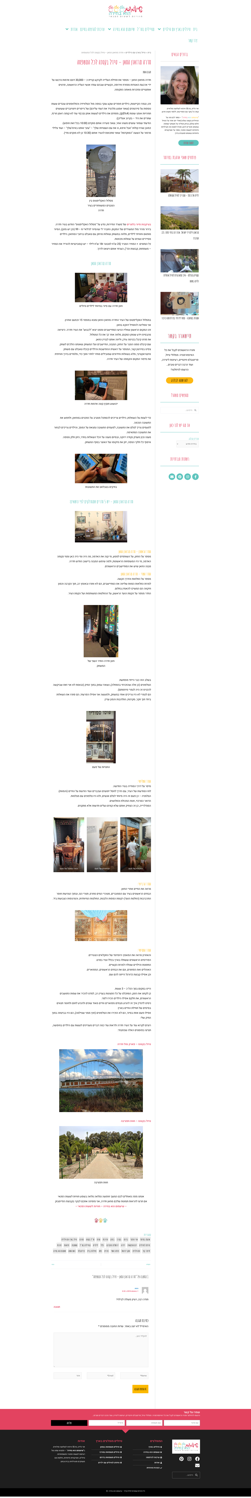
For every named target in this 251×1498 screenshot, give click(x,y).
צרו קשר (192, 40)
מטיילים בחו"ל (145, 29)
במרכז (119, 1239)
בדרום (126, 1239)
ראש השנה (72, 1251)
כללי (102, 1245)
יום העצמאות (132, 1245)
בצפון (112, 1239)
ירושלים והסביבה (113, 1245)
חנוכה (81, 1239)
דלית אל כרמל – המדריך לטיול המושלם (183, 195)
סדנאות (66, 1245)
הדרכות (105, 1239)
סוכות (59, 1245)
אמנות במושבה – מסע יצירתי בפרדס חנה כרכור (180, 318)
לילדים (95, 1245)
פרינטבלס (81, 1251)
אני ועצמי (134, 1239)
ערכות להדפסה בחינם (92, 29)
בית (195, 29)
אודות (74, 29)
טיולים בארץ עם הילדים (176, 29)
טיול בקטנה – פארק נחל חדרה (134, 1044)
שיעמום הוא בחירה (124, 29)
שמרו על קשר (192, 1412)
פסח (100, 1251)
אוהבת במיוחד (145, 1239)
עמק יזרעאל (126, 1251)
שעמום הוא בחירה (59, 1251)
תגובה (57, 1307)
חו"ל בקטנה (90, 1239)
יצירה (123, 1245)
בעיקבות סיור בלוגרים (139, 224)
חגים (98, 1239)
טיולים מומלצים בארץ (109, 1441)
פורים (106, 1251)
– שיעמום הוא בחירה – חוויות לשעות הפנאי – (101, 1206)
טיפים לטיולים (144, 1245)
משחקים (74, 1245)
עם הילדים (136, 1251)
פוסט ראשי (115, 1251)
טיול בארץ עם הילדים (136, 52)
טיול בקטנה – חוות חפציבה (136, 1121)
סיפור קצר (146, 1251)
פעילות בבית (91, 1251)
